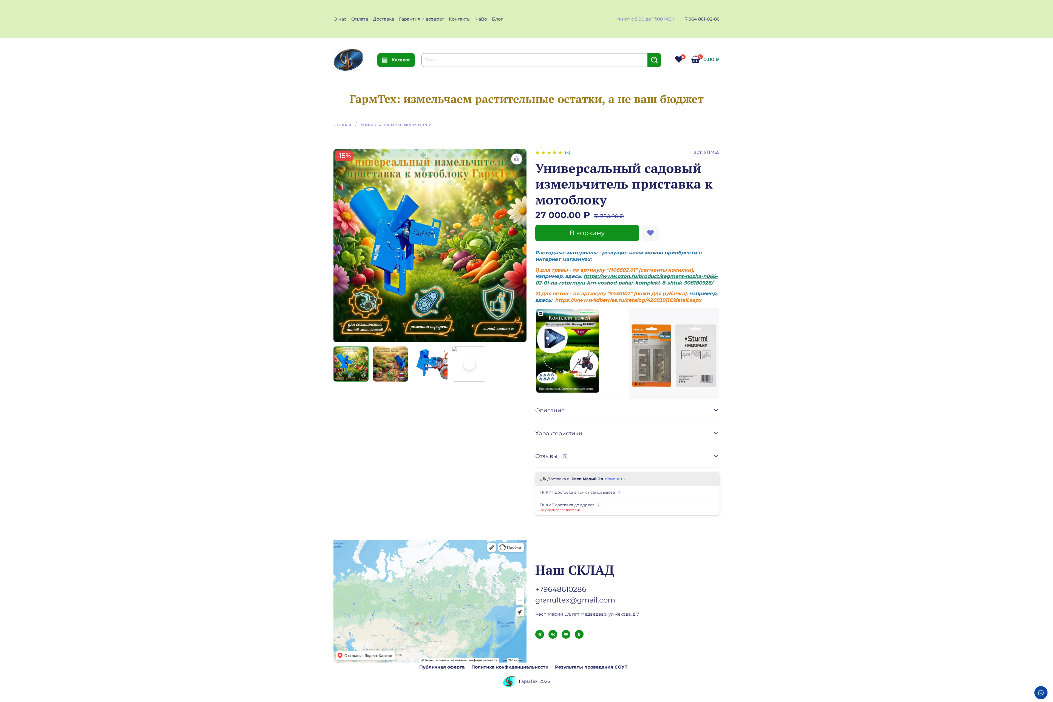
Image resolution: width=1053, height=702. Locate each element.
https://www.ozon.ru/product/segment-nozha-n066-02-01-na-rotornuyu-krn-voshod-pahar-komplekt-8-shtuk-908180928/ (626, 279)
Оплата (359, 19)
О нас (339, 19)
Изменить (615, 478)
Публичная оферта (442, 667)
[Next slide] (517, 245)
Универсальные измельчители (396, 124)
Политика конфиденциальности (509, 667)
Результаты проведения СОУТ (591, 667)
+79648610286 (560, 589)
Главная (342, 124)
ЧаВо (481, 19)
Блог (497, 19)
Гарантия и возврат (421, 19)
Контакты (460, 19)
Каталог (401, 59)
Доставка (383, 19)
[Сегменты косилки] (567, 350)
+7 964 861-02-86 (701, 19)
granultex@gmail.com (575, 600)
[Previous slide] (342, 245)
